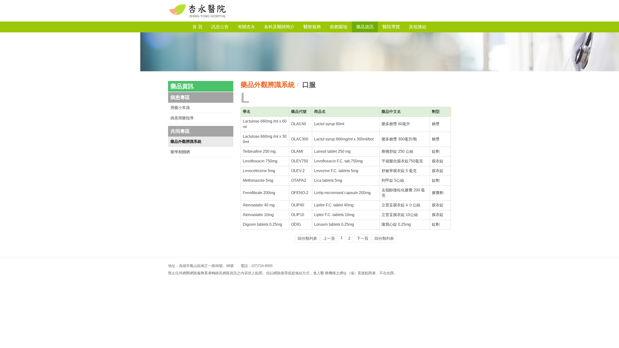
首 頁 (197, 26)
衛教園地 (338, 26)
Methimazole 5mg (258, 180)
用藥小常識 (180, 108)
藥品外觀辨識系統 (185, 141)
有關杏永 (246, 26)
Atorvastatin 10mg (258, 215)
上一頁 (329, 238)
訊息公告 (220, 26)
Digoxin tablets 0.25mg (262, 224)
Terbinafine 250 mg (259, 151)
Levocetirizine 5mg (259, 171)
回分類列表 (307, 238)
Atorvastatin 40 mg (259, 205)
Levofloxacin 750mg (260, 161)
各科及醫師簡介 (279, 26)
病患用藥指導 (182, 118)
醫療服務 (312, 26)
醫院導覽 (391, 26)
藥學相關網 (180, 152)
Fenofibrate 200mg (259, 193)
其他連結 (417, 26)
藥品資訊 (365, 26)
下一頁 (362, 238)
